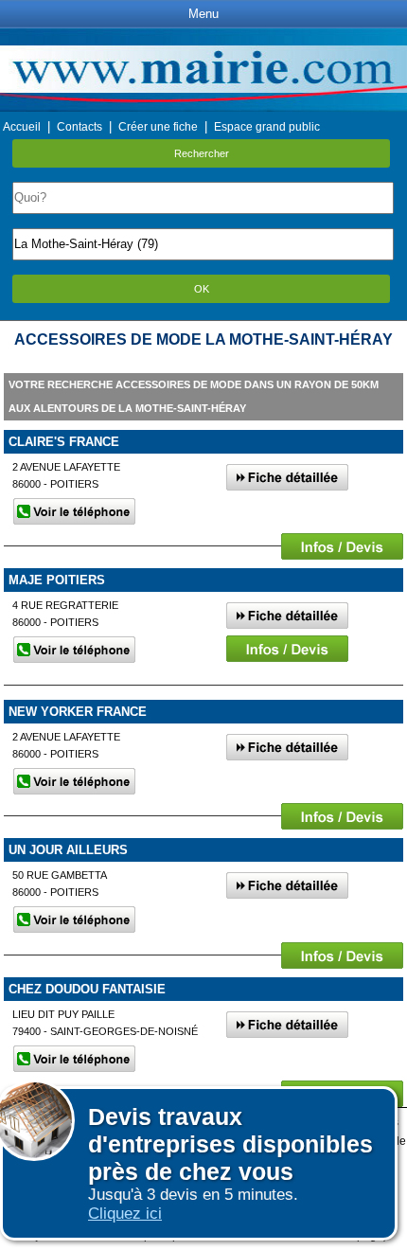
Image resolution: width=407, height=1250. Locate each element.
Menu (203, 14)
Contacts (79, 127)
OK (201, 289)
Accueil (22, 127)
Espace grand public (267, 127)
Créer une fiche (158, 127)
